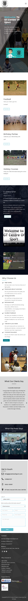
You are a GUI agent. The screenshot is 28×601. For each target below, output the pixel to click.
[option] (14, 397)
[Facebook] (2, 551)
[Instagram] (6, 551)
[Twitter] (4, 551)
